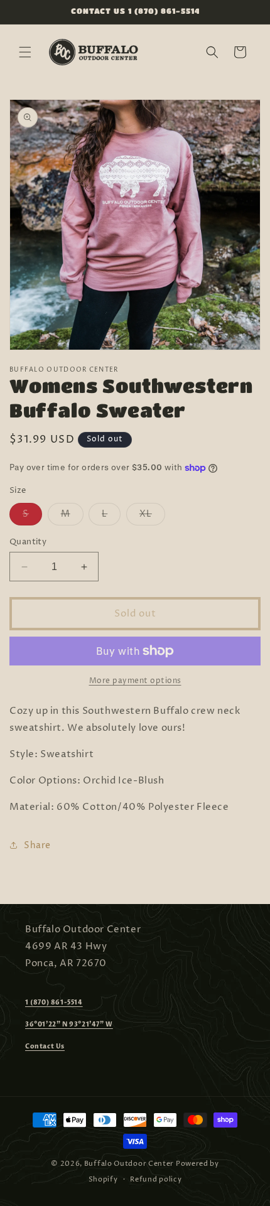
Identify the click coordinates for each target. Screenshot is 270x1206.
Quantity (27, 541)
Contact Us (45, 1046)
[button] (25, 52)
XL (152, 516)
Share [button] (37, 845)
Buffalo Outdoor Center (129, 1163)
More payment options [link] (135, 681)
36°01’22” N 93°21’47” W (69, 1024)
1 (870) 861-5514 (54, 1002)
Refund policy (155, 1179)
